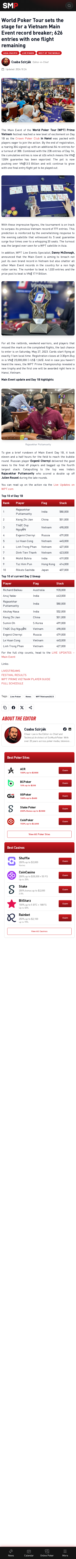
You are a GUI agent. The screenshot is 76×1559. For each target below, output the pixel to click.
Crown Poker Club (28, 138)
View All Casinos (39, 931)
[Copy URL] (4, 707)
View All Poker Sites (39, 834)
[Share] (30, 707)
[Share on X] (21, 707)
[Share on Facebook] (13, 707)
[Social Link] (65, 729)
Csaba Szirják (21, 61)
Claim (65, 770)
